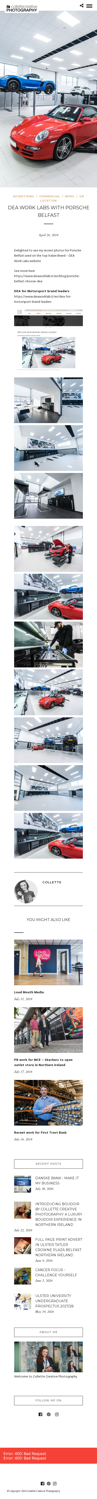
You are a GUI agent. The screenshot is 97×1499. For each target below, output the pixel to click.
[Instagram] (57, 1414)
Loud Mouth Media (29, 992)
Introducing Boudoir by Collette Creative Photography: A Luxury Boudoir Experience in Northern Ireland (58, 1214)
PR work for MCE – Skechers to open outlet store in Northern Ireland (43, 1062)
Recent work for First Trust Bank (40, 1132)
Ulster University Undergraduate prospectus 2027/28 (54, 1301)
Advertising (23, 196)
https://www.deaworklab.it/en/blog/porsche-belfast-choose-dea (47, 279)
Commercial (49, 196)
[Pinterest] (48, 1414)
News (69, 196)
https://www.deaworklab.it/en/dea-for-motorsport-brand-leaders (42, 299)
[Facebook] (40, 1414)
